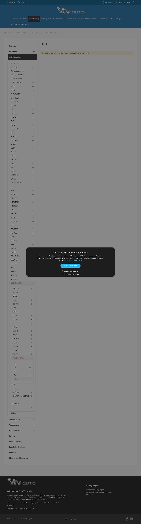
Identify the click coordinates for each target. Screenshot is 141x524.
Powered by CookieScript (70, 274)
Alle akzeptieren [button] (70, 266)
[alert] (70, 262)
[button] (70, 271)
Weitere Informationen (74, 260)
